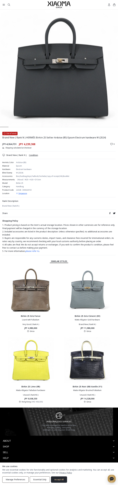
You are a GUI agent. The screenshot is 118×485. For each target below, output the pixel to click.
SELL (5, 452)
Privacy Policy (65, 472)
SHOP (6, 446)
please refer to (32, 251)
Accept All (59, 479)
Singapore (22, 193)
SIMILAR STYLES (59, 261)
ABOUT (7, 440)
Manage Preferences (15, 479)
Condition (33, 155)
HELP (6, 458)
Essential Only (39, 479)
